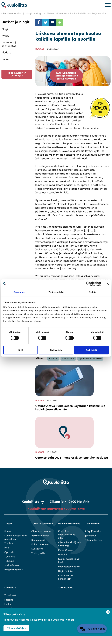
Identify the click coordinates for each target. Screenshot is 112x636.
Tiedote (6, 52)
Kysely (5, 35)
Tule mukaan (92, 523)
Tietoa (8, 523)
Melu (6, 547)
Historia (8, 599)
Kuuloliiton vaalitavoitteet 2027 (66, 534)
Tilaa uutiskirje (93, 540)
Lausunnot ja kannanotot (9, 44)
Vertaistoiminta (40, 535)
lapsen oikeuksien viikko (90, 358)
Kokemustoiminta (41, 544)
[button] (92, 628)
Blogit (5, 29)
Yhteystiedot (65, 587)
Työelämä (9, 556)
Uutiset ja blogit (15, 22)
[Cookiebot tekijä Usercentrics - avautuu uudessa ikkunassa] (88, 284)
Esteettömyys (65, 550)
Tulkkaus (9, 561)
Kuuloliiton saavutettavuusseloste (56, 509)
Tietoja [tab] (92, 292)
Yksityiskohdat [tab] (56, 292)
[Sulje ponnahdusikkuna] (108, 612)
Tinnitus (8, 543)
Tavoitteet (10, 595)
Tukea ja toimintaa (42, 523)
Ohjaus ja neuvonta (42, 531)
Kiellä (20, 350)
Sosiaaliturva (11, 565)
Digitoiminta (65, 571)
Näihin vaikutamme (69, 523)
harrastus (53, 358)
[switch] (39, 337)
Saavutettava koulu (69, 566)
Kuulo (7, 531)
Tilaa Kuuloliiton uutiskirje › (17, 74)
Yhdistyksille (38, 553)
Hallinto (8, 604)
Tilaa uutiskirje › (16, 628)
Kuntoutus (37, 548)
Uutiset (5, 59)
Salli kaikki (91, 350)
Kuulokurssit (38, 540)
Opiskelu (9, 552)
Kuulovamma (68, 358)
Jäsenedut (90, 535)
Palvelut (62, 554)
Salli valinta (56, 350)
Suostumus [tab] (19, 292)
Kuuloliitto (10, 587)
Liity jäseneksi (93, 531)
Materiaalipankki (13, 569)
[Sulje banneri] (108, 284)
